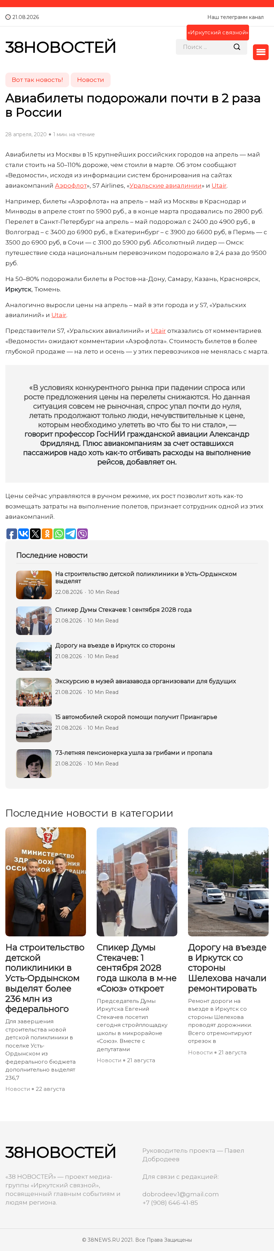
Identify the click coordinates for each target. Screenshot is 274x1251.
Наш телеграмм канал (235, 17)
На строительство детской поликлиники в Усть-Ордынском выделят (146, 578)
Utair (219, 185)
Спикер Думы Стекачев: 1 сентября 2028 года (123, 609)
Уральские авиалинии (166, 185)
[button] (261, 52)
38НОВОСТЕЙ (61, 47)
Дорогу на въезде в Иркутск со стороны (115, 645)
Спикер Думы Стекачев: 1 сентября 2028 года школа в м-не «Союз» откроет (137, 968)
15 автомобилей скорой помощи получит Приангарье (136, 717)
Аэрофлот (71, 185)
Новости (17, 1088)
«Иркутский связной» (218, 32)
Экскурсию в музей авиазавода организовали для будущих (145, 681)
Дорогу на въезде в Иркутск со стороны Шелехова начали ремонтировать (227, 968)
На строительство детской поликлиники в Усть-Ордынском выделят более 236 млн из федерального (45, 978)
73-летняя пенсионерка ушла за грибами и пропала (133, 752)
